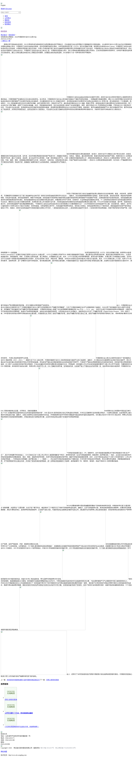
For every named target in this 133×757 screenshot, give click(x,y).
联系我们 (8, 24)
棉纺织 (7, 20)
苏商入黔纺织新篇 (52, 680)
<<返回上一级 (5, 41)
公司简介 (8, 18)
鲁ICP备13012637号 (47, 748)
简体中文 (4, 9)
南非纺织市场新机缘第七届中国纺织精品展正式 (23, 680)
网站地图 (4, 751)
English (9, 9)
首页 (6, 16)
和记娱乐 (4, 35)
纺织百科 (8, 22)
